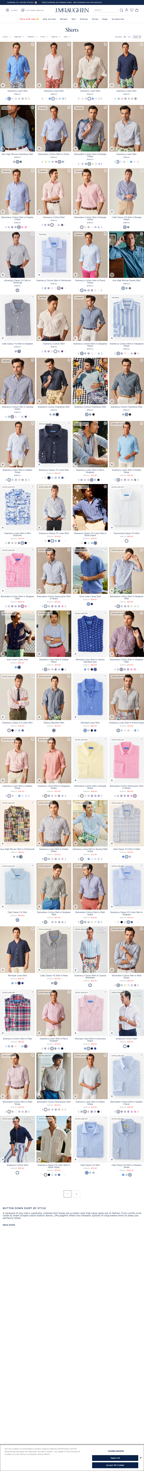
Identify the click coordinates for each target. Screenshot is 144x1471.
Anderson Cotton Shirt (17, 1165)
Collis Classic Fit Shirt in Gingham (17, 344)
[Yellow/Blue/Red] (20, 161)
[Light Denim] (14, 161)
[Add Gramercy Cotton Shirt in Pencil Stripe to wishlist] (105, 234)
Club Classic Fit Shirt (17, 912)
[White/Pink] (22, 227)
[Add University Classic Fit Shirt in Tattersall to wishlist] (32, 234)
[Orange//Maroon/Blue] (82, 164)
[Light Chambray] (50, 414)
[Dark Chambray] (57, 414)
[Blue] (123, 856)
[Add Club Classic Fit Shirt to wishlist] (32, 865)
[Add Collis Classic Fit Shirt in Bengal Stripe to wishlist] (141, 170)
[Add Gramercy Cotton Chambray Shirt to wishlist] (69, 360)
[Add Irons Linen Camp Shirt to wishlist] (105, 550)
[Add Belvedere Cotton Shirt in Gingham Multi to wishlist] (32, 550)
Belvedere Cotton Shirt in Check (53, 154)
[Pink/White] (82, 98)
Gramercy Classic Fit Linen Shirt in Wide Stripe (90, 534)
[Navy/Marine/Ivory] (17, 290)
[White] (46, 98)
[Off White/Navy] (95, 480)
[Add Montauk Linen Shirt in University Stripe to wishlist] (105, 992)
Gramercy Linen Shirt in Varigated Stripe (54, 787)
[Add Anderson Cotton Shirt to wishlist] (141, 992)
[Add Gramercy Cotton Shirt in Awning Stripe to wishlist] (32, 360)
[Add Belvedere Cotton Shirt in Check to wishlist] (69, 107)
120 (129, 37)
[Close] (140, 1458)
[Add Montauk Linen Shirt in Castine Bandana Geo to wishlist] (105, 613)
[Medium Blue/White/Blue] (95, 227)
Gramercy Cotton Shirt (54, 217)
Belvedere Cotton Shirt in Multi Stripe (90, 913)
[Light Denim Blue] (17, 161)
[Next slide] (33, 65)
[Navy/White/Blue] (95, 669)
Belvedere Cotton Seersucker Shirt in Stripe (54, 597)
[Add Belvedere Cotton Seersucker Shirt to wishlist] (69, 1055)
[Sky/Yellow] (128, 98)
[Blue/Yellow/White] (86, 164)
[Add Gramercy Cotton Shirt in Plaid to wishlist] (32, 992)
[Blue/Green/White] (88, 227)
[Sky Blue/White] (22, 98)
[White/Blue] (49, 161)
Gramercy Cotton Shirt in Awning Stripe (17, 408)
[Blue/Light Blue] (58, 225)
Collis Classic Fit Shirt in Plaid (54, 975)
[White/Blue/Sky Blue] (86, 98)
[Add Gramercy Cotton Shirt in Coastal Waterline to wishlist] (105, 929)
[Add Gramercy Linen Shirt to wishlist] (32, 44)
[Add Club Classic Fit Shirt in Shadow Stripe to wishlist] (141, 1118)
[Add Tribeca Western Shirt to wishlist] (69, 676)
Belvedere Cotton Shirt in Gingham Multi (17, 597)
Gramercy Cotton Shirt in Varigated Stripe (90, 345)
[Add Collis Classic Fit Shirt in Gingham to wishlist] (32, 297)
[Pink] (12, 98)
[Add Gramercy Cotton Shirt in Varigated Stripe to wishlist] (105, 297)
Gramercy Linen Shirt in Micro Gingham (90, 471)
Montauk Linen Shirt (90, 723)
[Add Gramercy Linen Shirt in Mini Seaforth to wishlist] (32, 486)
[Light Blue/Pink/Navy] (52, 983)
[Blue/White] (135, 98)
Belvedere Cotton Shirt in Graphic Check (17, 218)
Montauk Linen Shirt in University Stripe (90, 1040)
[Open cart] (137, 10)
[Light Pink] (45, 477)
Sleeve (54, 37)
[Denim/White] (85, 290)
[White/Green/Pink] (126, 856)
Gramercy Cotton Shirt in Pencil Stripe (90, 281)
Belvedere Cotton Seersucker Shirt (54, 1102)
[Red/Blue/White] (56, 161)
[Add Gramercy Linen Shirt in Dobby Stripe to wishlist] (141, 423)
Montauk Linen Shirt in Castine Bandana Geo (90, 660)
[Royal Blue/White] (125, 227)
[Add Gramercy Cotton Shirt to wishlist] (69, 170)
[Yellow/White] (46, 161)
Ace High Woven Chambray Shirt (17, 154)
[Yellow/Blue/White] (130, 856)
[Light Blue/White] (16, 98)
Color (5, 37)
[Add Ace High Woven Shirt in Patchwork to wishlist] (32, 802)
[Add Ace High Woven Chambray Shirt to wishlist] (32, 107)
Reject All (115, 1458)
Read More (9, 1225)
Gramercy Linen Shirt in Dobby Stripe (53, 660)
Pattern (31, 37)
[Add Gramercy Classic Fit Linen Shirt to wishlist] (69, 423)
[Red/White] (26, 98)
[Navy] (49, 477)
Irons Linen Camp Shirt (90, 596)
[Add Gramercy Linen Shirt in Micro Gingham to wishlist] (105, 423)
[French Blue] (9, 98)
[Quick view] (2, 85)
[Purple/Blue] (85, 227)
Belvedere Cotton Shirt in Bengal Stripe (90, 155)
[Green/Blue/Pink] (55, 983)
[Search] (121, 10)
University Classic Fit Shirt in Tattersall (17, 281)
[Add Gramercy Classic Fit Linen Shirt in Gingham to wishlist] (141, 865)
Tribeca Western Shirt (53, 723)
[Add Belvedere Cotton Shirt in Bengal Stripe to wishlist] (105, 107)
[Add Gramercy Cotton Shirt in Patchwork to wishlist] (69, 234)
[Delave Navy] (54, 730)
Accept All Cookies (115, 1465)
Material (17, 37)
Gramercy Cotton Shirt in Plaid (17, 1039)
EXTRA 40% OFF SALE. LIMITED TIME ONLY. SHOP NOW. (72, 2)
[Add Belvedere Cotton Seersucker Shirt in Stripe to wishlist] (69, 550)
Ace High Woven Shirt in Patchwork (17, 849)
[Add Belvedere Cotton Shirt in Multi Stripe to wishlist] (105, 865)
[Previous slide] (2, 65)
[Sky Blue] (117, 161)
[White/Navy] (19, 98)
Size (66, 37)
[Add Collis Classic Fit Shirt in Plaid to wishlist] (69, 929)
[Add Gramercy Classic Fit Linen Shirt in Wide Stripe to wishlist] (105, 486)
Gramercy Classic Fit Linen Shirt (54, 470)
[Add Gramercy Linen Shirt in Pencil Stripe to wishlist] (141, 676)
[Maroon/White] (88, 669)
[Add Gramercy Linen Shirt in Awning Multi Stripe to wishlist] (105, 802)
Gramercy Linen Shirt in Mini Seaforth (17, 534)
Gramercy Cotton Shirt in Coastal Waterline (90, 976)
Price (43, 37)
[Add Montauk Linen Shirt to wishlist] (105, 676)
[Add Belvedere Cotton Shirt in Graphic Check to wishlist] (32, 170)
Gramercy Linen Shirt (17, 91)
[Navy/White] (125, 98)
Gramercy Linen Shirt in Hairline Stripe (17, 471)
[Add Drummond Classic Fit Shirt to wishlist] (141, 486)
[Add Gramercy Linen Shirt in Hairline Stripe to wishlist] (32, 423)
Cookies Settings (116, 1451)
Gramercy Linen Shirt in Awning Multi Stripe (90, 850)
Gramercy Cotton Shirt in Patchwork (53, 280)
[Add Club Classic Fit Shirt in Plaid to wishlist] (141, 802)
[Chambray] (54, 414)
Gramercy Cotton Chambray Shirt (54, 407)
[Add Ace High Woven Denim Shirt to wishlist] (141, 234)
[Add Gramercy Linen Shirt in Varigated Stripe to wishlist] (69, 739)
